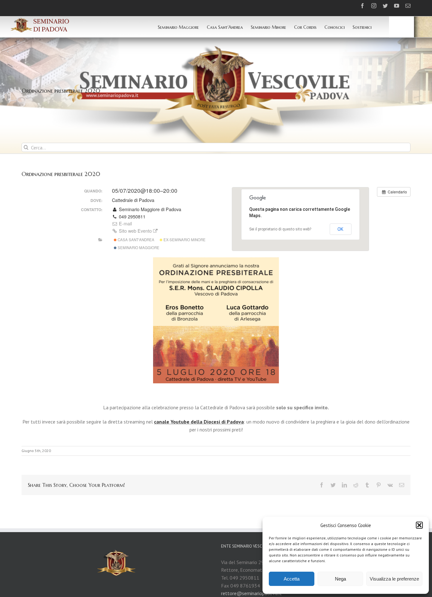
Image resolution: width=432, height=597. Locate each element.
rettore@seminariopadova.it (251, 593)
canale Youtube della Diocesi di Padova (199, 421)
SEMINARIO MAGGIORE (138, 247)
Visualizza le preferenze (394, 578)
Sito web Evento (135, 231)
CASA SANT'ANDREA (135, 239)
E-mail (125, 223)
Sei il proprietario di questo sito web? (280, 229)
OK (340, 229)
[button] (419, 525)
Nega (340, 578)
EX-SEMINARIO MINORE (184, 239)
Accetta (291, 578)
